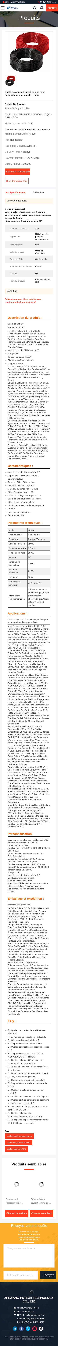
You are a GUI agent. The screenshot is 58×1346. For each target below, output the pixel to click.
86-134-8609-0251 (48, 2)
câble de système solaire (18, 1142)
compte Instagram (34, 1328)
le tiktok (41, 1328)
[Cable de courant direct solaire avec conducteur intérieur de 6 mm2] (29, 52)
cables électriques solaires (19, 1136)
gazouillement (28, 1328)
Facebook (21, 1328)
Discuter (52, 7)
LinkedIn (15, 1328)
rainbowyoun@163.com (15, 2)
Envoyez (48, 1275)
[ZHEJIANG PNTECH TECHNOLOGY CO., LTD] (12, 7)
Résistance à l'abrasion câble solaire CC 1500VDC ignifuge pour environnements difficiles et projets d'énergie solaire (15, 1201)
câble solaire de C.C (16, 1149)
